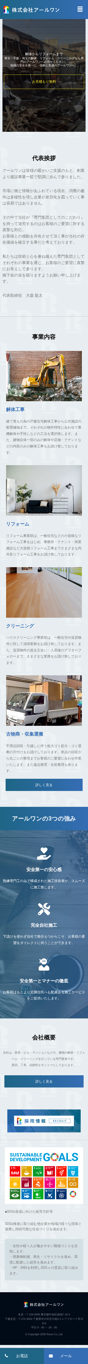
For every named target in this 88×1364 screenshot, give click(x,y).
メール (66, 1356)
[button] (44, 785)
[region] (44, 71)
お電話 (22, 1356)
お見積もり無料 (44, 82)
